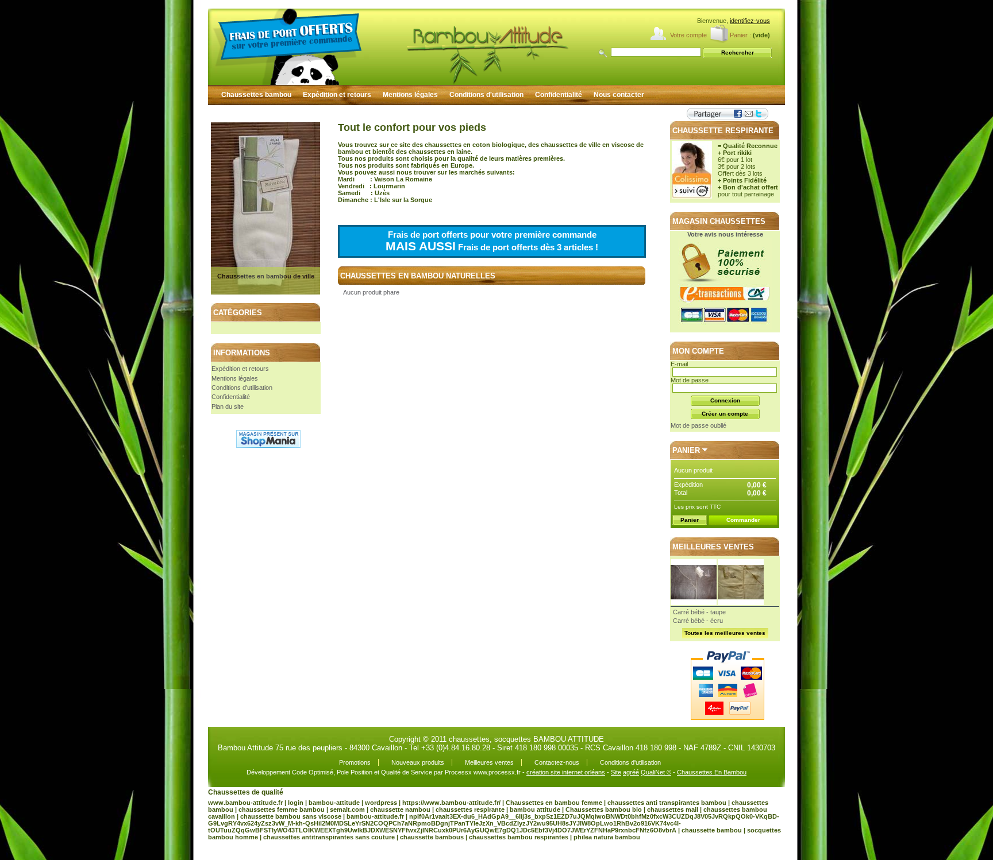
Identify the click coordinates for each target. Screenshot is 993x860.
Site (616, 772)
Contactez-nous (556, 762)
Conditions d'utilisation (486, 95)
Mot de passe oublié (698, 425)
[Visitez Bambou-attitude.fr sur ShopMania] (268, 445)
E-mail (679, 364)
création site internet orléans (565, 772)
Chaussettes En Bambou (711, 772)
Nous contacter (619, 95)
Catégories (237, 312)
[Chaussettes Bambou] (438, 47)
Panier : (740, 35)
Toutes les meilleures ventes (724, 633)
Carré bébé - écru (698, 620)
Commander (743, 520)
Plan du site (227, 406)
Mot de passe (690, 380)
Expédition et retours (337, 95)
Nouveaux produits (417, 762)
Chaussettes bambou (256, 95)
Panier (686, 450)
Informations (241, 352)
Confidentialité (558, 95)
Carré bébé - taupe (699, 612)
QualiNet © (656, 772)
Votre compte (688, 35)
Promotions (355, 762)
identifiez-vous (750, 20)
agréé (631, 772)
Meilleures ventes (713, 547)
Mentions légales (410, 95)
